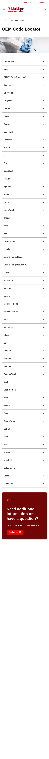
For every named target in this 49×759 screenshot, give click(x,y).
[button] (24, 62)
